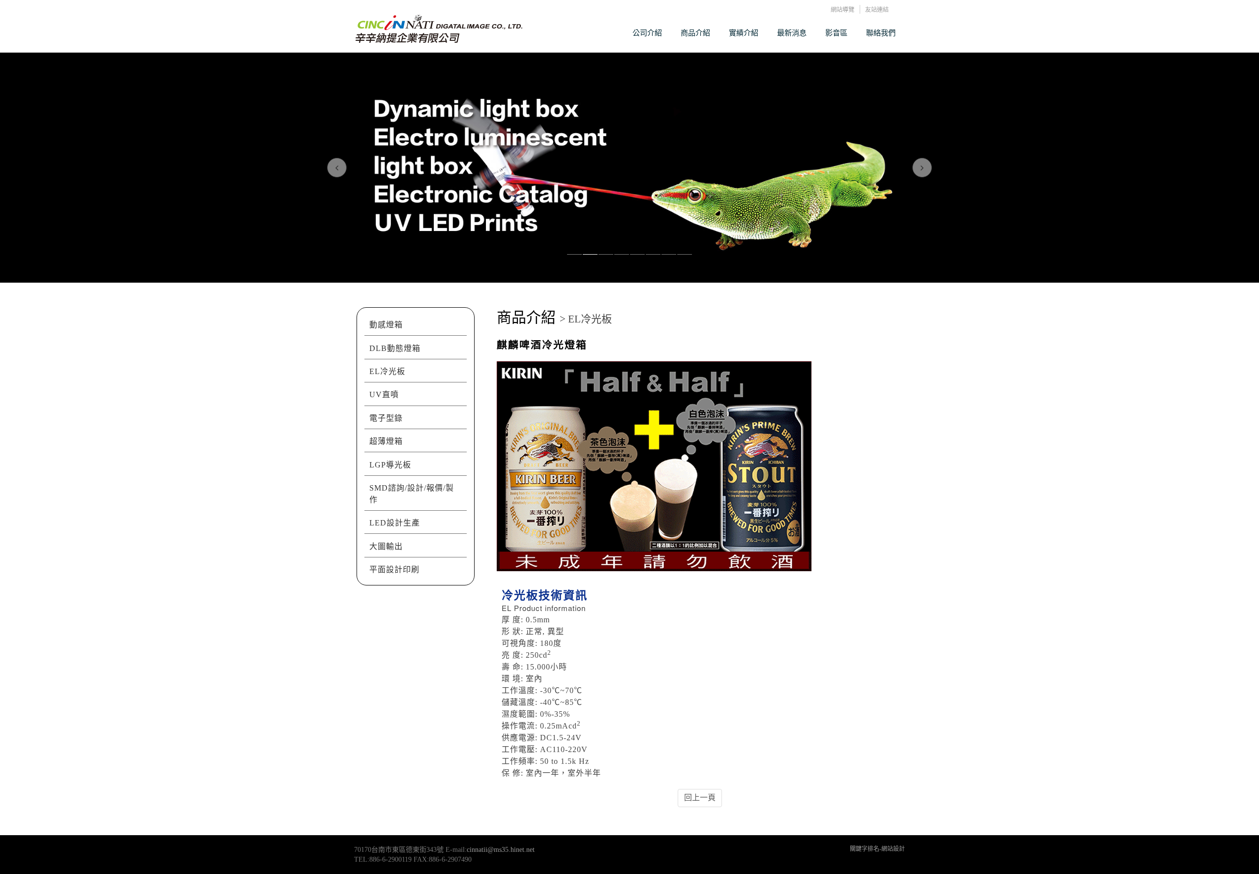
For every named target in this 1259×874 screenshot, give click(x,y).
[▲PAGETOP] (1234, 849)
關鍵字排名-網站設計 (877, 848)
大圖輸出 (386, 546)
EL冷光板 (387, 371)
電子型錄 (386, 418)
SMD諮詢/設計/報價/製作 (411, 494)
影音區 (836, 33)
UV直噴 (384, 394)
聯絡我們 (881, 33)
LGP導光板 (390, 465)
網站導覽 (842, 9)
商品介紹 (695, 33)
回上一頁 (700, 797)
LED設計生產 (394, 523)
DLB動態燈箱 (394, 348)
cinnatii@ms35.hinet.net (501, 849)
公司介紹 (647, 33)
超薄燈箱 (386, 441)
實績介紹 (743, 33)
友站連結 (877, 9)
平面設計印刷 (394, 569)
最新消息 (792, 33)
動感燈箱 (386, 324)
